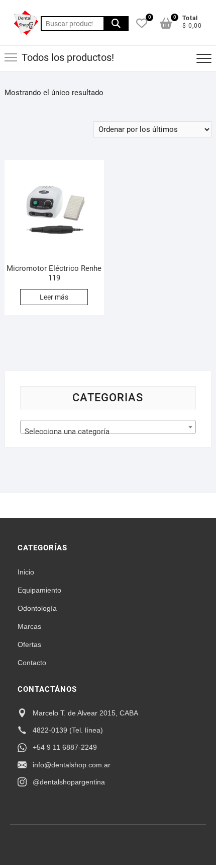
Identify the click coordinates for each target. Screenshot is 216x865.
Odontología (37, 608)
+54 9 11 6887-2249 (65, 747)
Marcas (29, 626)
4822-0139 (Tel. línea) (68, 730)
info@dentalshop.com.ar (72, 765)
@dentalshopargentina (69, 782)
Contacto (32, 663)
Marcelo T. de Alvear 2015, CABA (85, 713)
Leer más (54, 297)
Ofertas (29, 644)
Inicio (26, 572)
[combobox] (108, 427)
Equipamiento (39, 590)
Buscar (116, 23)
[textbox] (108, 431)
